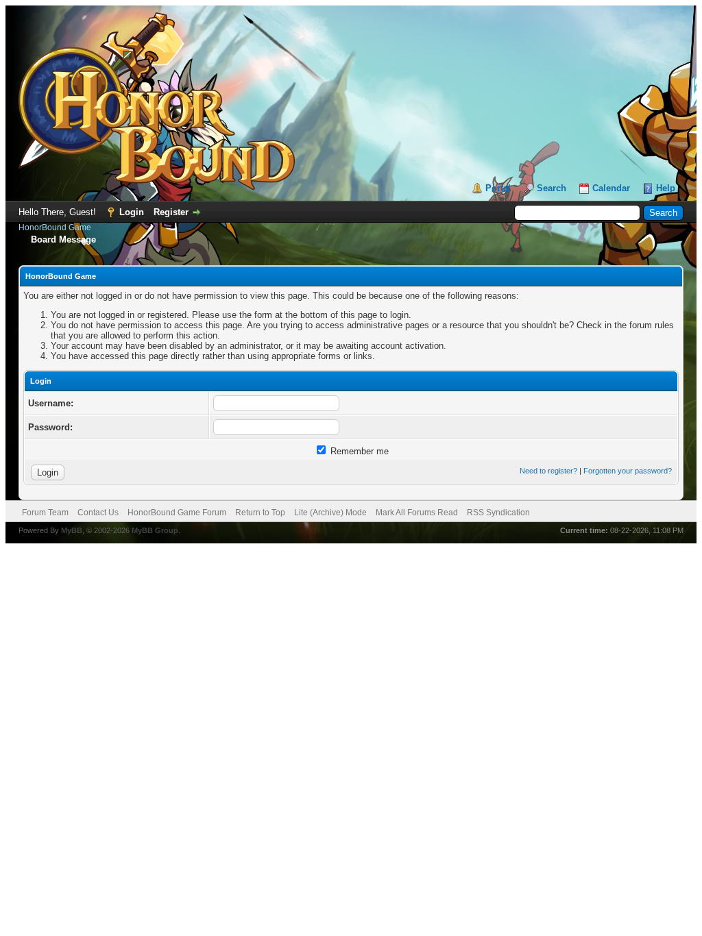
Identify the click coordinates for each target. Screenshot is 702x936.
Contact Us (98, 512)
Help (665, 188)
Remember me (358, 451)
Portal (498, 188)
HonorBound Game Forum (177, 512)
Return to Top (260, 512)
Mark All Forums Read (417, 512)
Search (551, 188)
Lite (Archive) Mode (330, 512)
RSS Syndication (498, 512)
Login (131, 212)
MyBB (71, 530)
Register (171, 212)
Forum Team (45, 512)
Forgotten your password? (627, 471)
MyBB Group (155, 530)
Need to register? (548, 471)
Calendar (611, 188)
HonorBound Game (55, 227)
